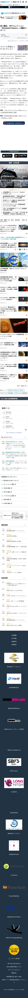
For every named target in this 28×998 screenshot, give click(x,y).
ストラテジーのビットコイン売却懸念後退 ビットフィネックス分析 (14, 335)
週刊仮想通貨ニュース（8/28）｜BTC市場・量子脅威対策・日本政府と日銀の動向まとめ (9, 245)
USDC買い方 (17, 4)
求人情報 (14, 638)
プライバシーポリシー (14, 969)
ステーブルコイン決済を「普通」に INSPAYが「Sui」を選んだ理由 (16, 462)
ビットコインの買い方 (10, 484)
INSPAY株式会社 (10, 461)
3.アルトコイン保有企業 (21, 393)
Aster (7, 468)
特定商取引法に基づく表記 (14, 976)
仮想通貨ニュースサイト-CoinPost (17, 989)
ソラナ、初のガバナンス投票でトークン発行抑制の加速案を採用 (8, 366)
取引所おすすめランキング (11, 480)
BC (26, 34)
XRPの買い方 (7, 499)
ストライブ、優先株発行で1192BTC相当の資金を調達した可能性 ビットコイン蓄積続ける (8, 310)
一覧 (24, 437)
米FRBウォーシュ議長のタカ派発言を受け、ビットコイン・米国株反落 (8, 376)
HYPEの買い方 (8, 503)
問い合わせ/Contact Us (14, 963)
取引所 (19, 997)
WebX (25, 997)
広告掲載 (14, 635)
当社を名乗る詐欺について (14, 966)
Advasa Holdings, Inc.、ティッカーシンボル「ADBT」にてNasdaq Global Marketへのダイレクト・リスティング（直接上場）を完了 (16, 445)
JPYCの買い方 (8, 492)
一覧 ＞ (25, 189)
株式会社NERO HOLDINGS (13, 452)
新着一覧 (8, 997)
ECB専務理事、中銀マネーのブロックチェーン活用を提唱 (13, 269)
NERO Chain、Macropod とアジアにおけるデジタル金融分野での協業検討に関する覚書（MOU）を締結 (18, 516)
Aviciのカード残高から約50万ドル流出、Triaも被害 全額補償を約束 (8, 289)
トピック (14, 997)
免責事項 (14, 641)
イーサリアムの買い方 (10, 495)
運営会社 (14, 973)
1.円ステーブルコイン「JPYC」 (16, 390)
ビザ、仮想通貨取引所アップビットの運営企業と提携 (8, 343)
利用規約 (14, 644)
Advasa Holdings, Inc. (11, 441)
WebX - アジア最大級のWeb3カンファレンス (14, 981)
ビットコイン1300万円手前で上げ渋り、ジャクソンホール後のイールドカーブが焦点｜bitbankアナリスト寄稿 (8, 228)
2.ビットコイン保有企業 (7, 393)
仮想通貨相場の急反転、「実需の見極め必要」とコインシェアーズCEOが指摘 (8, 278)
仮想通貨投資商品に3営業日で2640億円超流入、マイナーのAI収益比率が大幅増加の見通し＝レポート (8, 355)
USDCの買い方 (8, 488)
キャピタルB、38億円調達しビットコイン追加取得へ (9, 298)
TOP (3, 997)
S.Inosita (3, 34)
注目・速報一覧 (21, 386)
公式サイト (7, 36)
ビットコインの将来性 (7, 4)
